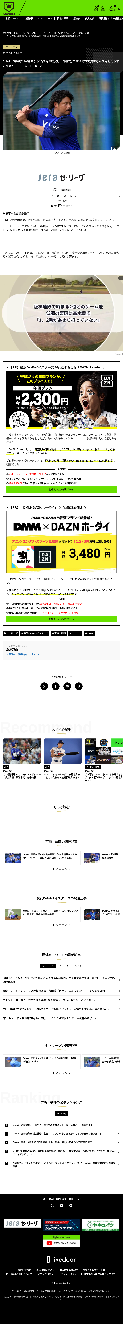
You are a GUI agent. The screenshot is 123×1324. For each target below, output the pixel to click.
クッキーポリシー (70, 1274)
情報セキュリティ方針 (94, 1269)
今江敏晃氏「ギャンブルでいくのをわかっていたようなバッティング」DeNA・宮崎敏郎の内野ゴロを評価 (64, 1165)
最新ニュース (12, 18)
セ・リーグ (12, 633)
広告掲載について (45, 1269)
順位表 (76, 18)
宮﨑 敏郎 (60, 633)
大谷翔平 (28, 18)
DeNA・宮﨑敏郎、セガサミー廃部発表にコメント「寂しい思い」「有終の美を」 (54, 1125)
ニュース (76, 633)
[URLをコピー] (41, 66)
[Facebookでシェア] (31, 66)
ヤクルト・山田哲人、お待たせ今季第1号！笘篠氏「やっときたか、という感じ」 (49, 1000)
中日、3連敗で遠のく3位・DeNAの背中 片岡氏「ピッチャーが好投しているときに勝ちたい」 (58, 1009)
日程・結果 (62, 18)
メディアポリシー (47, 1274)
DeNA (90, 633)
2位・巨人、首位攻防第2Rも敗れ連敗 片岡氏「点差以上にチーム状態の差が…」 (50, 1018)
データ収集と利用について (18, 1274)
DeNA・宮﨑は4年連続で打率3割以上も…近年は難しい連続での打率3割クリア (52, 1142)
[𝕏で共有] (26, 66)
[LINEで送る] (36, 66)
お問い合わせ (24, 1269)
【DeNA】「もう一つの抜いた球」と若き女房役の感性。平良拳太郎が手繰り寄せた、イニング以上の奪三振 (59, 980)
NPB (50, 18)
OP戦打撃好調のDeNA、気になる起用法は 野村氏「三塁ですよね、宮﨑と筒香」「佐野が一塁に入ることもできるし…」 (64, 1153)
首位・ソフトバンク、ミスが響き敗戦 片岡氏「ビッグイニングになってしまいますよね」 (55, 990)
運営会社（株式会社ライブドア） (101, 1274)
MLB (40, 18)
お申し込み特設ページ (61, 489)
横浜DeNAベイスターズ (35, 633)
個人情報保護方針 (69, 1269)
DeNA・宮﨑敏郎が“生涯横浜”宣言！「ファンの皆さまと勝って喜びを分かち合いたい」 (57, 1133)
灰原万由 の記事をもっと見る (21, 654)
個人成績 (89, 18)
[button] (53, 869)
